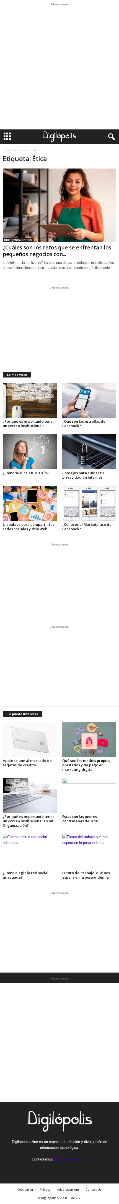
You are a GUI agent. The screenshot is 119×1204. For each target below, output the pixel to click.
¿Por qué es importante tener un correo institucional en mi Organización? (28, 821)
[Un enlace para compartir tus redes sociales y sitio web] (30, 503)
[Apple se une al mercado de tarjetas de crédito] (30, 739)
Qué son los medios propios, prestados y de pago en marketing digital (86, 765)
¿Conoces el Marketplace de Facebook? (87, 526)
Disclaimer (25, 1189)
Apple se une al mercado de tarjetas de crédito (27, 762)
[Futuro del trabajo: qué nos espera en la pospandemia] (89, 851)
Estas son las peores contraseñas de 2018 (80, 818)
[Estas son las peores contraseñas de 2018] (89, 795)
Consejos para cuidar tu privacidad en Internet (83, 475)
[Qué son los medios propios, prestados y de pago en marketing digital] (89, 739)
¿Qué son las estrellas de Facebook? (83, 423)
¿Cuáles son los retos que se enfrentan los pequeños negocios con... (57, 251)
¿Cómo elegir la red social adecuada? (25, 875)
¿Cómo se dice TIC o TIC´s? (26, 472)
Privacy (45, 1189)
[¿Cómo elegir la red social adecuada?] (30, 851)
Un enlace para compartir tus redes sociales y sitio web (28, 526)
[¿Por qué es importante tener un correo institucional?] (30, 400)
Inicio (6, 150)
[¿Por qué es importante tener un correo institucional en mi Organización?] (30, 795)
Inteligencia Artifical (18, 240)
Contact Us (93, 1189)
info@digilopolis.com (70, 1159)
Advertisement (68, 1189)
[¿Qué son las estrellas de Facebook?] (89, 400)
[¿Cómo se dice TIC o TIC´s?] (30, 451)
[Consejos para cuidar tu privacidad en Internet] (89, 451)
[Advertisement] (59, 67)
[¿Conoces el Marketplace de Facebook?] (89, 503)
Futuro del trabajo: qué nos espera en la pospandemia (86, 875)
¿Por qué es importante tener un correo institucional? (28, 423)
